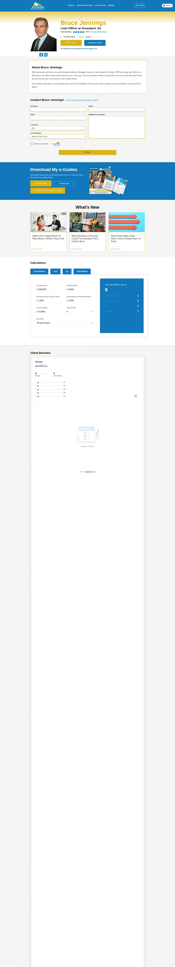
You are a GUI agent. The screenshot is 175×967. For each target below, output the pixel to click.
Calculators (100, 5)
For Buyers (41, 183)
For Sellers (64, 183)
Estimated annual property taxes (47, 296)
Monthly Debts (72, 285)
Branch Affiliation (84, 5)
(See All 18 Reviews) (98, 32)
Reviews (111, 5)
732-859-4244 (69, 37)
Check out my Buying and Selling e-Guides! (82, 100)
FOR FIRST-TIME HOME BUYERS (47, 191)
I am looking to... (36, 133)
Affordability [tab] (82, 271)
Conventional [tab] (39, 271)
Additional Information (97, 114)
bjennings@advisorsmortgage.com (83, 49)
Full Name (34, 106)
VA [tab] (67, 271)
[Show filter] (136, 396)
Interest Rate (71, 308)
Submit (87, 152)
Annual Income (41, 285)
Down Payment (41, 308)
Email (32, 114)
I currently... (34, 125)
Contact (71, 5)
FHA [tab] (55, 271)
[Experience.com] (90, 472)
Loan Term (40, 319)
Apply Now (140, 5)
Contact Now (95, 43)
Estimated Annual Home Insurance (79, 296)
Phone (91, 106)
